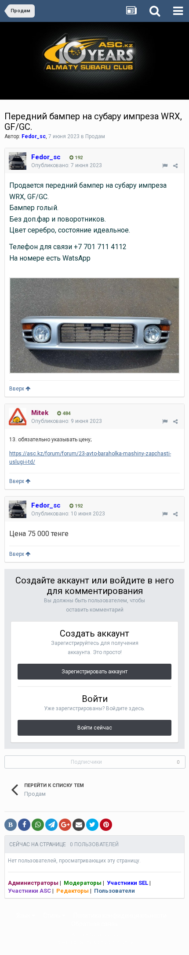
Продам (95, 136)
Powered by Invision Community (94, 942)
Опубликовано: (66, 165)
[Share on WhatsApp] (38, 825)
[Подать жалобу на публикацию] (164, 166)
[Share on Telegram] (51, 825)
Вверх (17, 389)
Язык (24, 915)
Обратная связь (94, 923)
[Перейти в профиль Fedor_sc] (17, 161)
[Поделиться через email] (79, 825)
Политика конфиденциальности (120, 915)
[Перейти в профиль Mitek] (17, 417)
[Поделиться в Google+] (65, 825)
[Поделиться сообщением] (175, 166)
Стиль (52, 915)
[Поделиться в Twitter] (92, 825)
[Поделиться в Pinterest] (106, 825)
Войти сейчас (94, 728)
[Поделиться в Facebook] (24, 825)
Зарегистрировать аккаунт (94, 672)
